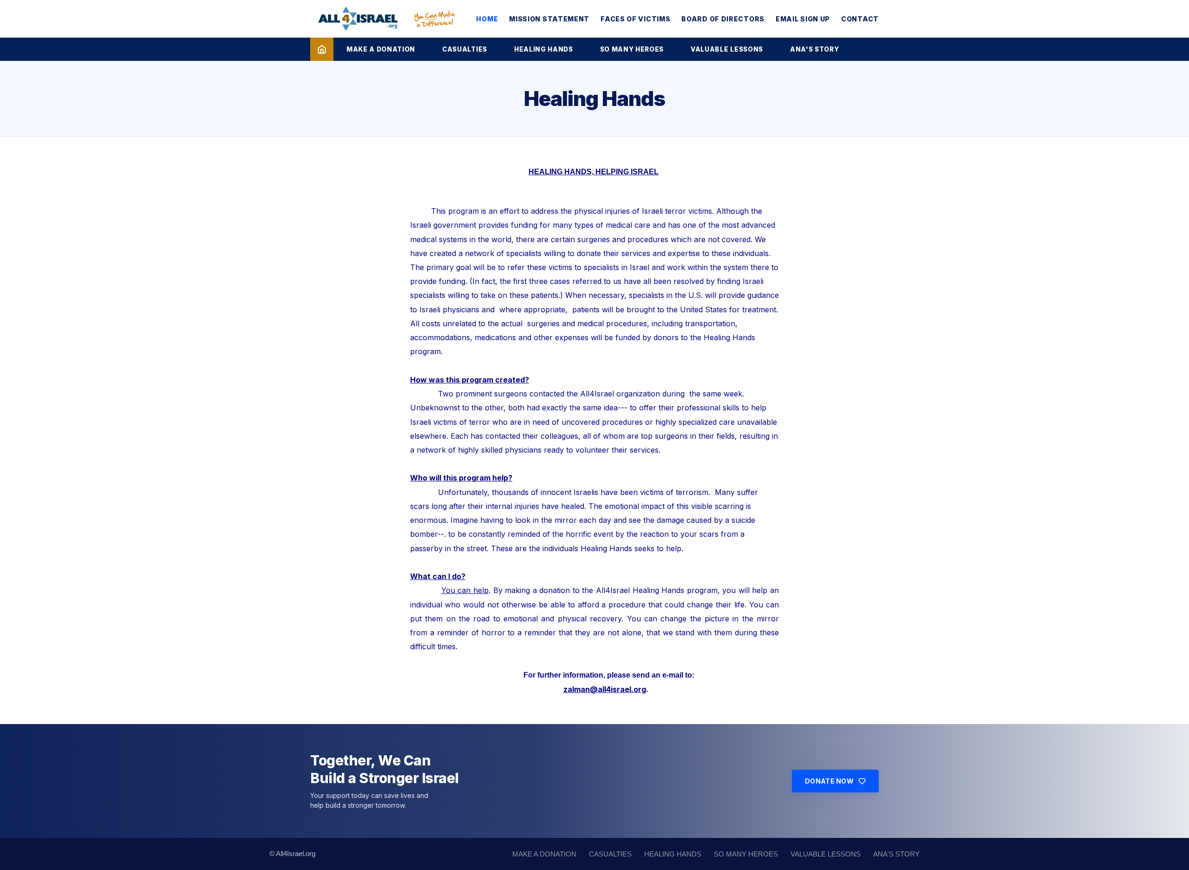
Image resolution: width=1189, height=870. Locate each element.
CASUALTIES (464, 49)
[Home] (321, 49)
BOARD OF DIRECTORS (722, 19)
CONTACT (860, 19)
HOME (487, 19)
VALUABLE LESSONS (727, 49)
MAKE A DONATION (380, 49)
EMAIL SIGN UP (803, 19)
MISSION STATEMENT (549, 19)
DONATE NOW (829, 781)
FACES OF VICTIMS (635, 19)
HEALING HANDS (543, 49)
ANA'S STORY (814, 49)
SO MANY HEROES (632, 49)
